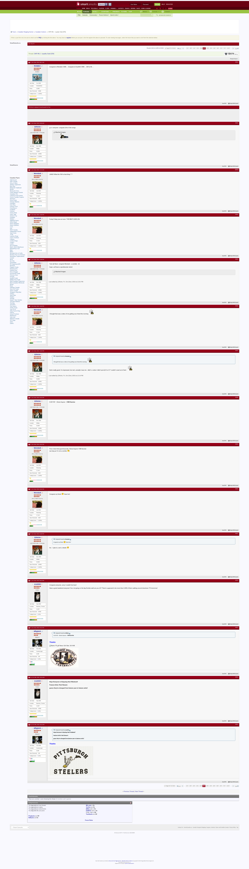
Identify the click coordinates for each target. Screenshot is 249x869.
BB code (88, 805)
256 (201, 48)
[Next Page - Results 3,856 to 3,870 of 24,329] (233, 48)
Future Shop (13, 212)
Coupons (101, 8)
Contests (121, 8)
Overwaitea (13, 262)
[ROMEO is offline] (37, 77)
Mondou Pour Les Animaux (17, 254)
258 (208, 48)
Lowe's (12, 244)
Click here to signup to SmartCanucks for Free (39, 107)
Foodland (12, 209)
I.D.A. (11, 227)
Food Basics (13, 208)
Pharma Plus (13, 270)
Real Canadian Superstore (17, 281)
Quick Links (114, 15)
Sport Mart (13, 295)
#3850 (236, 489)
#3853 (236, 627)
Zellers (12, 323)
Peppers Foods (14, 267)
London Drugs (14, 241)
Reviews (133, 8)
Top (130, 12)
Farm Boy (12, 205)
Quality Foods (14, 278)
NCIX (11, 259)
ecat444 (37, 584)
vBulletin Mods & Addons (127, 860)
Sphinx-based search (129, 863)
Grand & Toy (13, 216)
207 (191, 48)
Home (83, 8)
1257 (228, 48)
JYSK (11, 234)
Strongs (12, 298)
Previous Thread (129, 791)
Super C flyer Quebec (16, 300)
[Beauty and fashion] (160, 8)
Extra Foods (13, 200)
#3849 (236, 444)
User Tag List (31, 43)
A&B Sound (13, 180)
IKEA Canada (14, 230)
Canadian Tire (14, 194)
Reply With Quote (234, 103)
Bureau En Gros (14, 191)
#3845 (236, 259)
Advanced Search (165, 15)
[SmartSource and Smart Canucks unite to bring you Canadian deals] (17, 169)
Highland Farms (14, 220)
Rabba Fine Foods (15, 279)
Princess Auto (14, 275)
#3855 (236, 724)
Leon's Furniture (14, 237)
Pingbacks (31, 816)
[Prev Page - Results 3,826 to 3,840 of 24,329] (183, 48)
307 (218, 48)
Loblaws (12, 239)
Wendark (37, 173)
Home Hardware (14, 223)
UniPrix (12, 312)
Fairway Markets (14, 202)
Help (163, 4)
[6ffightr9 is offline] (37, 643)
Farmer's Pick (14, 206)
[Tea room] (157, 8)
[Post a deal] (170, 8)
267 (214, 48)
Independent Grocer (15, 231)
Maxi (11, 250)
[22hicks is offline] (37, 139)
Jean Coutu (13, 233)
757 (225, 48)
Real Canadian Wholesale (17, 283)
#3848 (236, 397)
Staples (12, 297)
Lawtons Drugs (14, 236)
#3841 (236, 62)
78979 (232, 54)
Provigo (12, 276)
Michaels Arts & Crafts (16, 253)
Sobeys (12, 293)
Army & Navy (14, 183)
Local (155, 12)
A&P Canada (13, 181)
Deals (88, 8)
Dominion (12, 198)
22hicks (37, 127)
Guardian (12, 217)
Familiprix (12, 203)
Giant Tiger (13, 214)
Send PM (224, 103)
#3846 (236, 306)
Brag (145, 12)
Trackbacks (89, 814)
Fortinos (12, 211)
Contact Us (180, 827)
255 (198, 48)
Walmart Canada (14, 318)
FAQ (79, 15)
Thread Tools (233, 58)
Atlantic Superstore (15, 184)
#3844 (236, 214)
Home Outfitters (14, 225)
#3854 (236, 677)
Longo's (12, 242)
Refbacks (31, 817)
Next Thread (139, 791)
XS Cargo (12, 320)
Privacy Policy (232, 827)
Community (93, 15)
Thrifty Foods (13, 308)
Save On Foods (14, 289)
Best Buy (12, 186)
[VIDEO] (88, 810)
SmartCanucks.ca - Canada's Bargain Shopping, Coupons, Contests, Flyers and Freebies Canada (206, 827)
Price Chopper (14, 272)
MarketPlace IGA (15, 248)
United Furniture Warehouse (14, 314)
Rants (138, 8)
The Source (13, 306)
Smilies (88, 807)
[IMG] (87, 809)
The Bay (12, 303)
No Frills (12, 261)
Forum (87, 12)
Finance (127, 8)
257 (204, 48)
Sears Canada (14, 290)
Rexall (11, 284)
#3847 (236, 350)
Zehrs (11, 322)
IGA (11, 228)
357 (221, 48)
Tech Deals (94, 8)
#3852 (236, 580)
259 (211, 48)
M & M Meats (14, 245)
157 (187, 48)
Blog (79, 12)
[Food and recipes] (163, 8)
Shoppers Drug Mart (15, 292)
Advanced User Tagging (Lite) (115, 860)
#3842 (236, 123)
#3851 (236, 533)
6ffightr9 (37, 631)
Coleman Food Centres (16, 195)
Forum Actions (103, 15)
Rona (11, 286)
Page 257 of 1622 (171, 48)
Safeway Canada (14, 287)
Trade (168, 12)
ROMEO (37, 66)
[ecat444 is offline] (37, 597)
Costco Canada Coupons (17, 197)
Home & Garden (145, 8)
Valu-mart (12, 317)
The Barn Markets (15, 301)
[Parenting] (166, 8)
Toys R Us (13, 309)
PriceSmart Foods (15, 273)
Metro (11, 251)
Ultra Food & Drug (15, 311)
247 (194, 48)
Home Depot (13, 222)
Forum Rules (89, 820)
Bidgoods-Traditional (15, 188)
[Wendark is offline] (37, 185)
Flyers (107, 8)
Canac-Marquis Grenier (16, 192)
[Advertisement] (64, 114)
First (180, 48)
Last (236, 48)
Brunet (12, 189)
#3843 (236, 169)
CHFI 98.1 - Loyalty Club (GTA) (44, 54)
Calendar (85, 15)
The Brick (12, 304)
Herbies (12, 219)
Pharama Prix (14, 269)
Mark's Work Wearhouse (17, 247)
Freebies (113, 8)
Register (169, 4)
